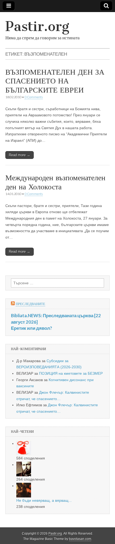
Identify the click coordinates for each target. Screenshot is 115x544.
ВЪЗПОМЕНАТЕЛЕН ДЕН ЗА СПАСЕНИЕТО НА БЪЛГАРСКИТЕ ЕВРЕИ (54, 81)
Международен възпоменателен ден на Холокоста (55, 182)
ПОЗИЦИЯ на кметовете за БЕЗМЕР (71, 373)
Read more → (19, 155)
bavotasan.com (80, 539)
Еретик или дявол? (31, 328)
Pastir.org (37, 26)
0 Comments (34, 97)
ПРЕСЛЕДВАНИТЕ (30, 304)
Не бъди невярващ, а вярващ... (44, 500)
